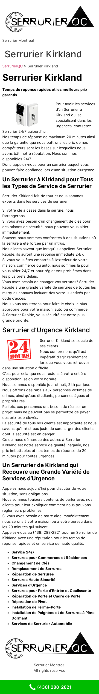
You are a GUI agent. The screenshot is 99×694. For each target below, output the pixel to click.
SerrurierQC (12, 66)
